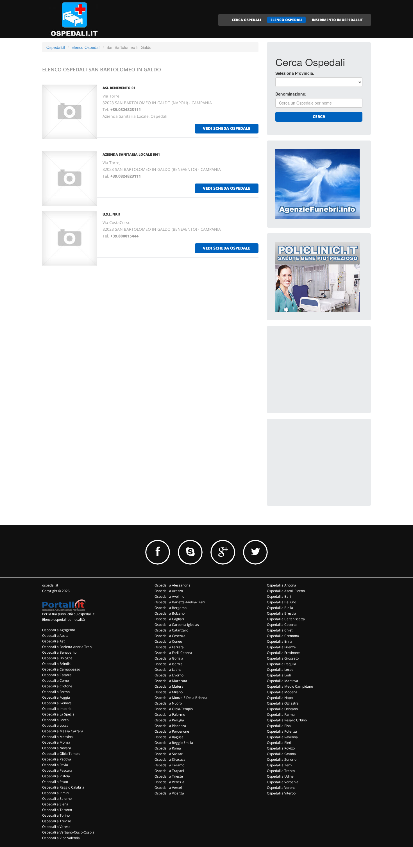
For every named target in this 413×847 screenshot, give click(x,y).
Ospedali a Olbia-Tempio (174, 708)
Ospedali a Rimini (55, 793)
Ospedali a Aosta (55, 635)
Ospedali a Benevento (59, 652)
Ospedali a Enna (279, 641)
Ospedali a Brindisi (56, 663)
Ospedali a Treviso (56, 821)
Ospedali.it (55, 47)
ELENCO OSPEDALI (286, 19)
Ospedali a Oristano (282, 708)
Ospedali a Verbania (282, 782)
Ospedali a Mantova (282, 680)
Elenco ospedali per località (63, 619)
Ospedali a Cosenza (170, 635)
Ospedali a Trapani (169, 770)
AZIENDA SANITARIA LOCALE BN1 (131, 154)
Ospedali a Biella (280, 607)
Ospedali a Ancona (281, 585)
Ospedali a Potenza (282, 731)
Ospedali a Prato (55, 781)
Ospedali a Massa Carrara (62, 731)
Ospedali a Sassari (169, 753)
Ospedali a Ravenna (282, 737)
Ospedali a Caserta (282, 624)
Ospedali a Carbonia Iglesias (177, 624)
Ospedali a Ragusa (169, 737)
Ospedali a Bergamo (171, 607)
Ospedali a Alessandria (172, 585)
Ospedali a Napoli (280, 697)
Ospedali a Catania (57, 674)
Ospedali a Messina (57, 736)
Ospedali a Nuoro (168, 703)
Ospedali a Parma (281, 714)
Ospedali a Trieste (169, 776)
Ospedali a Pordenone (172, 731)
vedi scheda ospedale (226, 128)
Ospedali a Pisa (279, 725)
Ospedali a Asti (53, 641)
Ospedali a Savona (281, 753)
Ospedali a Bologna (57, 658)
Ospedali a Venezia (169, 782)
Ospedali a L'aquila (281, 664)
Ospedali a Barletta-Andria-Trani (180, 602)
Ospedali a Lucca (55, 725)
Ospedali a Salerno (57, 798)
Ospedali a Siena (55, 804)
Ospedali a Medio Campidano (290, 686)
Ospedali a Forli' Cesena (173, 652)
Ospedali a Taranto (57, 809)
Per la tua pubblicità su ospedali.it (68, 614)
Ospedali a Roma (168, 748)
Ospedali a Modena (282, 692)
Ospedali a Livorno (169, 675)
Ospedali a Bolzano (170, 613)
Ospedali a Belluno (281, 602)
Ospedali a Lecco (55, 719)
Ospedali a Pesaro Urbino (287, 720)
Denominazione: (291, 94)
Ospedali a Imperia (57, 708)
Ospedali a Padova (56, 759)
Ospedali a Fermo (56, 691)
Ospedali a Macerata (171, 680)
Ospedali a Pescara (57, 770)
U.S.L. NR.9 (111, 214)
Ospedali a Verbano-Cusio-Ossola (68, 832)
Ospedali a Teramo (169, 765)
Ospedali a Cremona (283, 635)
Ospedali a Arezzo (169, 590)
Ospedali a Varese (56, 826)
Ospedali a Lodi (279, 675)
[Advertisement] (317, 369)
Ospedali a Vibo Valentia (61, 837)
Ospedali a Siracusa (170, 759)
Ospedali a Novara (56, 748)
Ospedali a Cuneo (168, 641)
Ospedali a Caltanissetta (286, 619)
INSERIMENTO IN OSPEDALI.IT (337, 19)
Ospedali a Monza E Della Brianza (181, 697)
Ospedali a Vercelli (169, 787)
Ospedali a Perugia (169, 720)
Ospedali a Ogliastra (283, 703)
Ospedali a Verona (281, 787)
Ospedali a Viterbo (281, 793)
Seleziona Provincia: (294, 73)
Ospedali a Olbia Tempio (61, 753)
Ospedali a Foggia (56, 697)
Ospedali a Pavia (55, 764)
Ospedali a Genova (57, 703)
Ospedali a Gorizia (169, 658)
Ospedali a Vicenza (169, 793)
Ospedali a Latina (168, 669)
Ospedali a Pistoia (56, 776)
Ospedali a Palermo (170, 714)
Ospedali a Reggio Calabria (63, 787)
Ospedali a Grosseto (283, 658)
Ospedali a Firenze (281, 647)
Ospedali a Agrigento (58, 630)
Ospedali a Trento (281, 770)
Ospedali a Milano (169, 692)
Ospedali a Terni (279, 765)
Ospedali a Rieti (279, 742)
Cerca (319, 116)
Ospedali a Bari (279, 596)
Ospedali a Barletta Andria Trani (67, 646)
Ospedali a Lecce (280, 669)
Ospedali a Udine (280, 776)
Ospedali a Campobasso (61, 669)
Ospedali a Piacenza (170, 725)
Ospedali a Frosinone (283, 652)
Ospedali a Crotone (57, 686)
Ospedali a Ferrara (169, 647)
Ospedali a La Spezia (58, 714)
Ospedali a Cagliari (169, 619)
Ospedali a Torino (56, 815)
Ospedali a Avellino (169, 596)
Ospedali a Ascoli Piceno (286, 590)
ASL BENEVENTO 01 (119, 87)
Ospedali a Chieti (280, 630)
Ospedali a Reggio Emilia (174, 742)
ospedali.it (50, 585)
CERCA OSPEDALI (246, 19)
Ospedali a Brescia (281, 613)
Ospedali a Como (55, 680)
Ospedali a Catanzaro (171, 630)
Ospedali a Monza (56, 742)
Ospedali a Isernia (169, 664)
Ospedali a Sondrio (281, 759)
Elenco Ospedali (85, 47)
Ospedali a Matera (169, 686)
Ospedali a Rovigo (281, 748)
